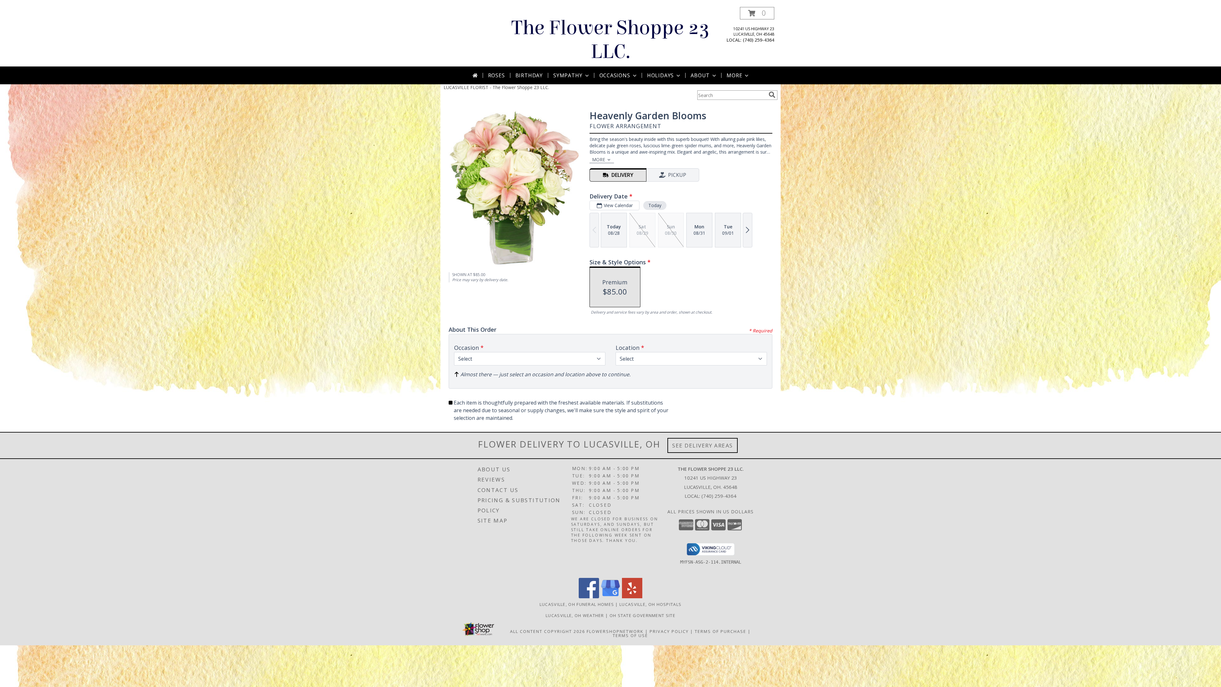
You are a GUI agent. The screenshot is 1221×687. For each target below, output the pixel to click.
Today (654, 205)
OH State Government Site (642, 615)
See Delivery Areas (702, 445)
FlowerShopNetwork (615, 631)
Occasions (614, 75)
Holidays (660, 75)
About (700, 75)
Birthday (529, 75)
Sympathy (567, 75)
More (734, 75)
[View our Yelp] (632, 596)
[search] (772, 94)
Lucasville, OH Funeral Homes (577, 604)
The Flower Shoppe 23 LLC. (610, 40)
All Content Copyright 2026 (547, 631)
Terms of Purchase (720, 631)
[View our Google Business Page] (610, 596)
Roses (496, 75)
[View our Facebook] (589, 596)
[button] (757, 13)
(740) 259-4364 (758, 40)
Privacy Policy (669, 631)
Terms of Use (630, 635)
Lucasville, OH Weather (575, 615)
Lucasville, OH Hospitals (650, 604)
